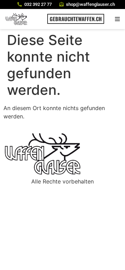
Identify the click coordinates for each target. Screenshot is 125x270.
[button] (117, 19)
